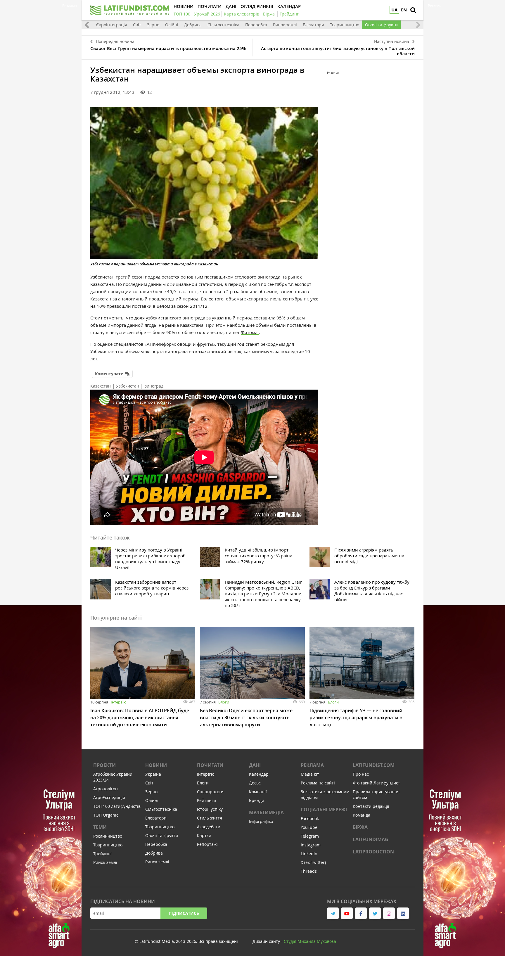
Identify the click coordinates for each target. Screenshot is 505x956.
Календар (259, 774)
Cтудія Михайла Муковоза (310, 941)
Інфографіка (261, 821)
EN (404, 10)
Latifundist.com (374, 765)
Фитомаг (250, 332)
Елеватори (313, 24)
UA (394, 10)
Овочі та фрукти (381, 24)
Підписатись (184, 913)
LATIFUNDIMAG (370, 839)
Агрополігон (105, 788)
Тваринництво (344, 24)
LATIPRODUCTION (373, 851)
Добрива (193, 24)
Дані (255, 765)
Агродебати (208, 826)
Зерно (153, 24)
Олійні (171, 24)
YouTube (309, 827)
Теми (100, 827)
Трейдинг (102, 853)
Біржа (360, 827)
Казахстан (100, 386)
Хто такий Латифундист (376, 783)
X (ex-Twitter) (313, 862)
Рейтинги (206, 800)
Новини (156, 765)
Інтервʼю (119, 702)
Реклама (312, 765)
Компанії (258, 791)
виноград (153, 386)
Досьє (255, 783)
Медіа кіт (310, 774)
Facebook (310, 818)
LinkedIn (309, 853)
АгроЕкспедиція (109, 797)
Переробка (256, 24)
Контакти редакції (371, 806)
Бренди (256, 800)
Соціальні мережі (324, 809)
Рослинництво (107, 836)
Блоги (223, 702)
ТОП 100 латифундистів (117, 806)
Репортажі (207, 844)
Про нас (361, 774)
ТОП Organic (105, 815)
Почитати (210, 765)
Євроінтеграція (111, 24)
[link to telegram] (333, 913)
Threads (309, 871)
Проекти (104, 765)
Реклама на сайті (318, 783)
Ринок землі (285, 24)
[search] (413, 10)
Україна (153, 774)
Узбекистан (127, 386)
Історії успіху (210, 809)
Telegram (310, 836)
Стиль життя (209, 818)
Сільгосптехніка (223, 24)
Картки (204, 835)
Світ (137, 24)
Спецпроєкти (210, 791)
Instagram (311, 845)
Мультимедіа (266, 812)
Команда (361, 815)
